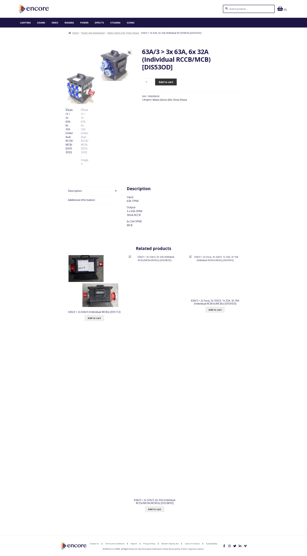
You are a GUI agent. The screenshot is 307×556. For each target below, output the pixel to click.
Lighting (25, 22)
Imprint (134, 543)
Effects (99, 22)
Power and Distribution (93, 32)
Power (84, 22)
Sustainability (211, 543)
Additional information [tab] (81, 200)
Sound (41, 22)
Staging (115, 22)
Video (54, 22)
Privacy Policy (149, 543)
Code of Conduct (192, 543)
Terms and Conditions (114, 543)
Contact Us (94, 543)
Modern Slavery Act (170, 543)
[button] (129, 52)
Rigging (69, 22)
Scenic (131, 22)
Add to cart (166, 82)
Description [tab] (75, 191)
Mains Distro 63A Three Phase (123, 32)
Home (75, 32)
